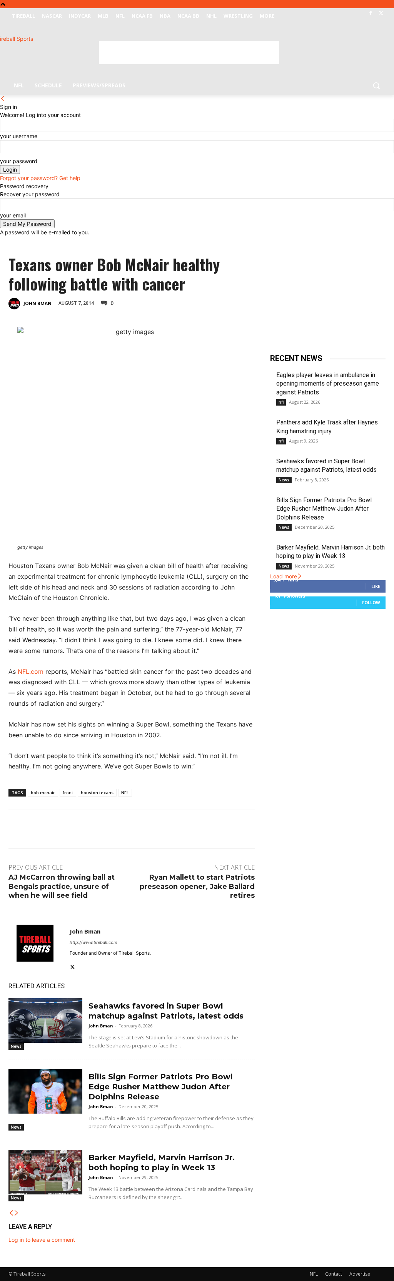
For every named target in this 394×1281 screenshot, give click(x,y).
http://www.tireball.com (93, 942)
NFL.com (30, 671)
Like (375, 586)
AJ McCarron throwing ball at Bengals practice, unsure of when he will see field (61, 886)
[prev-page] (11, 1213)
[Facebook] (370, 13)
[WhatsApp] (196, 302)
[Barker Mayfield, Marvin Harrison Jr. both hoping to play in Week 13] (45, 1172)
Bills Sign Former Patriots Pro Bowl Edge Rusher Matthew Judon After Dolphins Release (160, 1086)
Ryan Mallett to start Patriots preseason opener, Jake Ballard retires (197, 886)
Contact (333, 1274)
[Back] (2, 98)
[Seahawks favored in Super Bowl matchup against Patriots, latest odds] (45, 1020)
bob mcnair (43, 792)
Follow (371, 602)
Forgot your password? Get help (40, 178)
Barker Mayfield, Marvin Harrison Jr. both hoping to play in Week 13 (161, 1162)
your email (13, 215)
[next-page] (16, 1213)
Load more (283, 576)
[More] (250, 302)
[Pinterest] (178, 302)
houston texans (97, 792)
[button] (376, 85)
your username (18, 136)
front (68, 792)
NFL (125, 792)
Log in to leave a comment (41, 1239)
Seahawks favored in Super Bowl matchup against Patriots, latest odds (166, 1010)
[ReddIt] (214, 302)
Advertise (359, 1274)
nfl (281, 402)
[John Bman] (15, 303)
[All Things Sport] (53, 54)
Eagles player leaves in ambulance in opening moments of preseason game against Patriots (327, 383)
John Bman (37, 303)
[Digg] (231, 302)
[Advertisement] (189, 52)
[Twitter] (381, 13)
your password (18, 161)
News (16, 1046)
